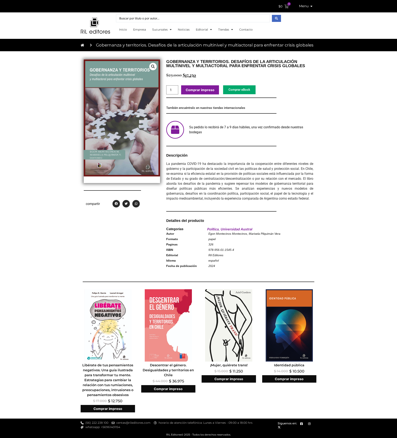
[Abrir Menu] (311, 6)
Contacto (246, 29)
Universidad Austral (236, 229)
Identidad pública (289, 365)
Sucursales (160, 29)
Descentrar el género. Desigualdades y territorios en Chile (168, 370)
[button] (153, 66)
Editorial (202, 29)
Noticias (184, 29)
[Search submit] (276, 18)
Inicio (123, 29)
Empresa (139, 29)
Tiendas (223, 29)
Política (213, 229)
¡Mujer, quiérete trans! (229, 365)
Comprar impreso (200, 90)
